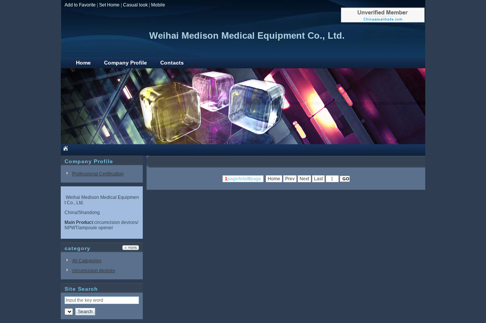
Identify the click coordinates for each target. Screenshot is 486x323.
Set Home (109, 5)
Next (304, 178)
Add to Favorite (80, 5)
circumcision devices (93, 270)
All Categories (86, 260)
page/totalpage (243, 178)
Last (318, 178)
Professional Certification (98, 173)
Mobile (158, 5)
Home (274, 178)
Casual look (135, 5)
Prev (290, 178)
